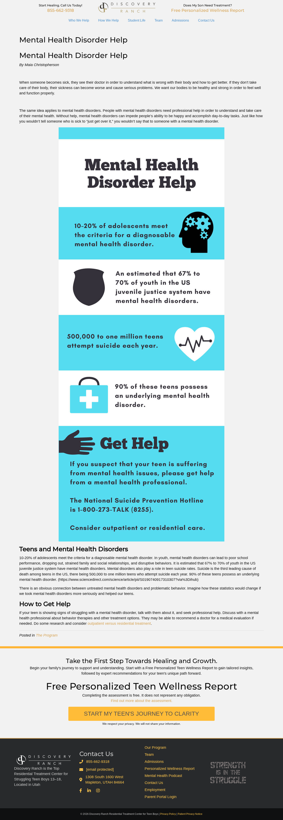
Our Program (155, 747)
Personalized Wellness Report (170, 769)
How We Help (108, 20)
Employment (155, 790)
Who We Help (79, 20)
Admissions (180, 20)
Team (159, 20)
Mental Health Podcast (163, 776)
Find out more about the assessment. (141, 701)
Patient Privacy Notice (190, 814)
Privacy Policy (168, 814)
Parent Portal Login (161, 797)
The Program (47, 635)
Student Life (136, 20)
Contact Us (206, 20)
